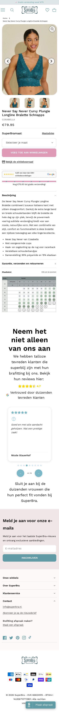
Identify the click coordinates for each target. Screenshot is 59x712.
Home (5, 18)
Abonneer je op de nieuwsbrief (20, 613)
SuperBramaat (28, 133)
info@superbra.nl (12, 606)
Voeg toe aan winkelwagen (29, 152)
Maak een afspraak (13, 625)
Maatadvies (48, 133)
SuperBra (20, 695)
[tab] (18, 465)
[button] (12, 10)
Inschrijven (30, 557)
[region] (29, 434)
